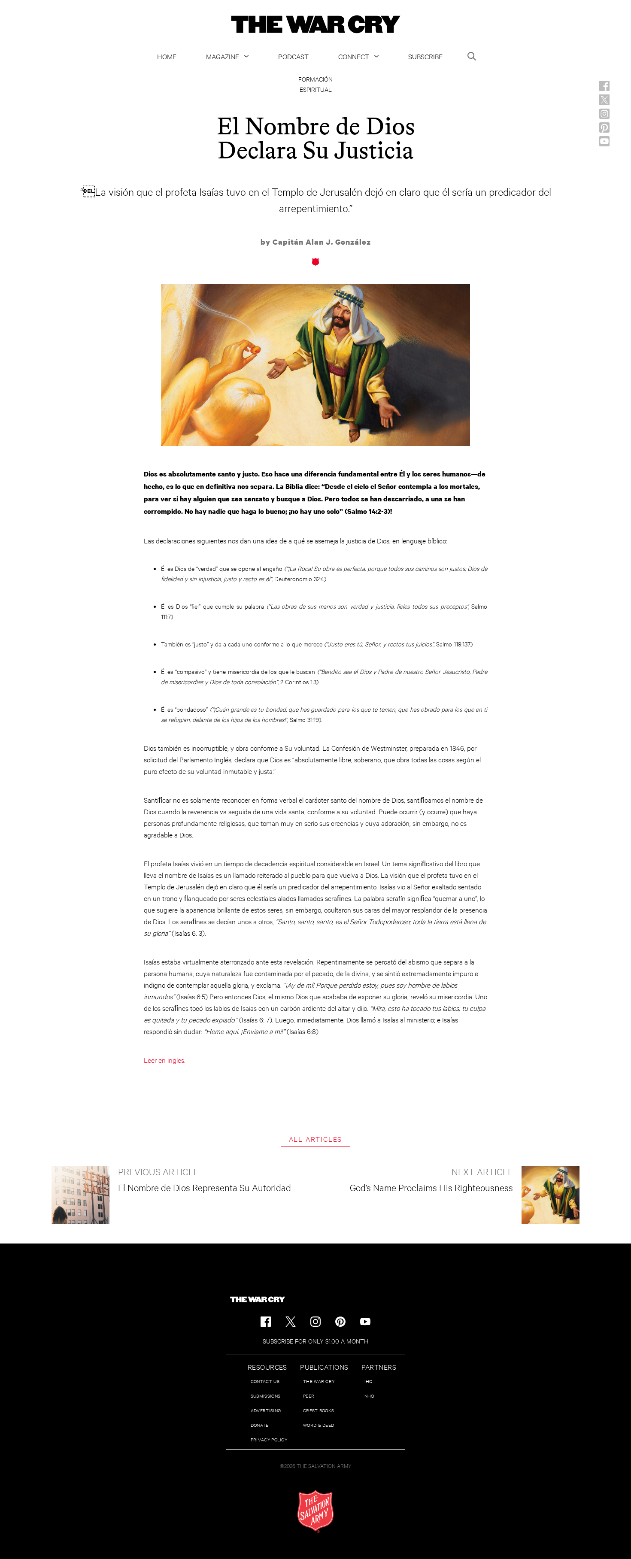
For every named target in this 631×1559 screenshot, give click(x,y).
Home (166, 56)
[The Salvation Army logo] (315, 1511)
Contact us (265, 1381)
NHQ (369, 1395)
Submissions (265, 1395)
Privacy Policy (269, 1439)
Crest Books (318, 1410)
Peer (308, 1395)
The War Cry (318, 1381)
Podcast (293, 56)
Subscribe (425, 56)
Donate (260, 1425)
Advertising (266, 1410)
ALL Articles (316, 1138)
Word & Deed (318, 1425)
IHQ (368, 1381)
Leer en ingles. (164, 1059)
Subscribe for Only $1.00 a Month (315, 1341)
